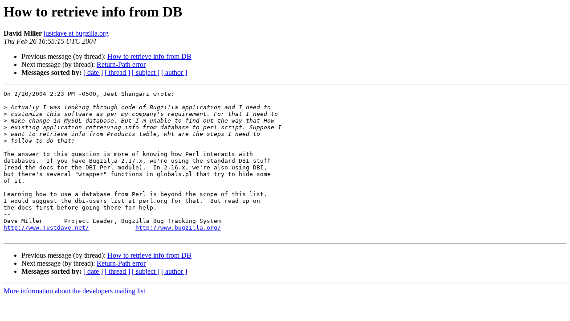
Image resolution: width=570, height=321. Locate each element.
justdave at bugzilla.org (76, 33)
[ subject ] (145, 72)
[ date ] (93, 72)
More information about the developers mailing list (74, 291)
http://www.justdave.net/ (46, 227)
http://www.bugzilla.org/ (178, 227)
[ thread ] (117, 72)
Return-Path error (121, 64)
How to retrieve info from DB (149, 56)
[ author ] (174, 72)
